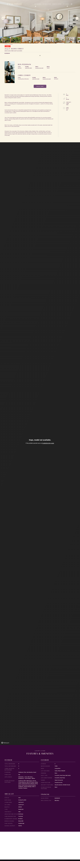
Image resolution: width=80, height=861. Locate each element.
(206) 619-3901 (28, 68)
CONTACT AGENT (40, 86)
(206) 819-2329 (35, 79)
